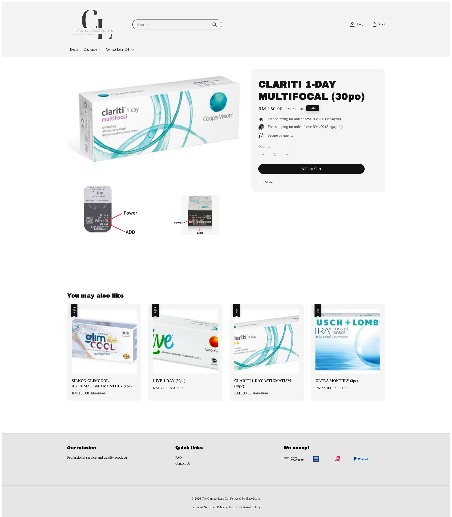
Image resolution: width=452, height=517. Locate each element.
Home (74, 49)
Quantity (264, 146)
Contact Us (182, 463)
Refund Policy (250, 507)
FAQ (178, 457)
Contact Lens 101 (117, 49)
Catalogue (90, 49)
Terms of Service (203, 507)
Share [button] (269, 182)
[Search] (214, 24)
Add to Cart (311, 169)
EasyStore (253, 498)
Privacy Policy (227, 507)
